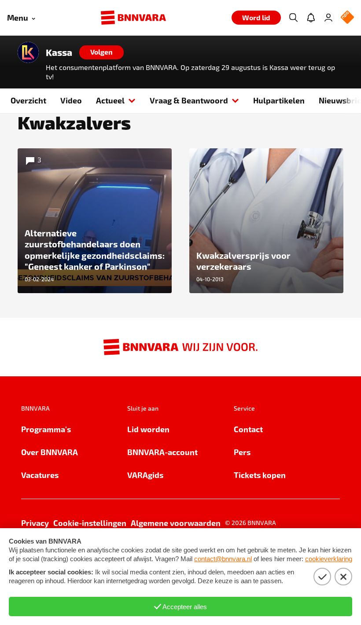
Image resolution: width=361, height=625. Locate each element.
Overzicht (28, 100)
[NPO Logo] (347, 18)
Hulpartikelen (279, 100)
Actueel (110, 100)
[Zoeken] (293, 17)
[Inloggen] (328, 17)
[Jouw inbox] (311, 17)
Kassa (59, 52)
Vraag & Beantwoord (189, 100)
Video (71, 100)
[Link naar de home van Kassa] (28, 52)
